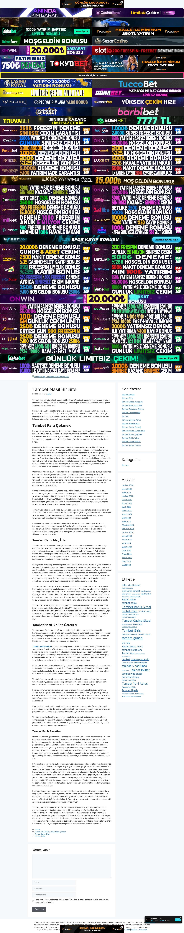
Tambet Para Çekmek (58, 832)
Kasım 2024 (127, 514)
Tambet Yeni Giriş (129, 687)
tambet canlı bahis (129, 617)
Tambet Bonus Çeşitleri (132, 434)
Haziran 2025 (127, 496)
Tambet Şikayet (139, 693)
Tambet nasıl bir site (41, 646)
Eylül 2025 (126, 492)
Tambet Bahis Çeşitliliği (132, 405)
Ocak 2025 (126, 507)
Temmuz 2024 (128, 529)
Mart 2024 (126, 543)
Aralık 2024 (127, 511)
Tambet (37, 829)
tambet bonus (129, 611)
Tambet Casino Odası (131, 413)
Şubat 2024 (127, 547)
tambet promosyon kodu (135, 659)
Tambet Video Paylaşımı (132, 402)
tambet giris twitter (129, 627)
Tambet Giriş (127, 398)
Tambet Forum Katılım (131, 442)
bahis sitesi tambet (131, 585)
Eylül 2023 (126, 565)
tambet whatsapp (130, 677)
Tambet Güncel (144, 634)
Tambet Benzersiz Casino (133, 409)
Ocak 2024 (126, 550)
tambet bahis (129, 602)
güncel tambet (136, 594)
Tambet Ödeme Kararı (131, 420)
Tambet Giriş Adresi (129, 634)
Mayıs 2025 (127, 500)
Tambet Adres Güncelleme (133, 431)
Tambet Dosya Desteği (131, 427)
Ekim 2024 (126, 518)
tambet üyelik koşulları (128, 693)
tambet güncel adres (132, 640)
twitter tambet (126, 696)
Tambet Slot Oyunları (127, 662)
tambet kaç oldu (140, 653)
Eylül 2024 (126, 521)
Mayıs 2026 (127, 489)
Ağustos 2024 (128, 525)
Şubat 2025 (127, 503)
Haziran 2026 (127, 485)
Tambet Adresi (128, 395)
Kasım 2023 (127, 558)
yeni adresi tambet (136, 696)
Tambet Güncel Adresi (132, 646)
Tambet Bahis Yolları (130, 438)
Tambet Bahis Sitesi (136, 607)
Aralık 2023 (127, 554)
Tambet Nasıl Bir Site (42, 832)
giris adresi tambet (131, 591)
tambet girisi (137, 624)
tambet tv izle (125, 670)
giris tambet (126, 594)
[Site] (46, 130)
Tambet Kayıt (128, 653)
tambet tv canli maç (134, 665)
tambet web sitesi (132, 673)
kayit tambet (146, 594)
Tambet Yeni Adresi (135, 683)
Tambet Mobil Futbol (130, 423)
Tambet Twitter (140, 670)
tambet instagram (132, 649)
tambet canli (145, 611)
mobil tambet (125, 596)
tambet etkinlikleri (127, 624)
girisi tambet (146, 591)
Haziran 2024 (127, 532)
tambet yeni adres (129, 680)
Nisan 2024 (127, 540)
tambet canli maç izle (130, 614)
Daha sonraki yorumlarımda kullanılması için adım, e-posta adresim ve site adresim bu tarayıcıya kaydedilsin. (71, 901)
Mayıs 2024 (127, 536)
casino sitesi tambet (127, 588)
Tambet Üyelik (40, 836)
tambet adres (135, 597)
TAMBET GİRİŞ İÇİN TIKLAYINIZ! (92, 75)
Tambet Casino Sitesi (42, 834)
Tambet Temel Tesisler (131, 445)
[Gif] (92, 180)
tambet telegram (140, 662)
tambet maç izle (126, 656)
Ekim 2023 (126, 561)
